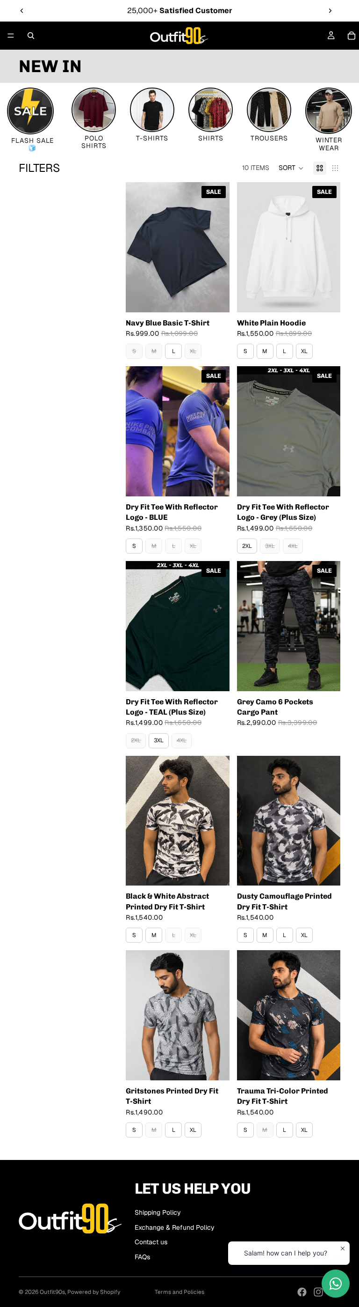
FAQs (142, 1257)
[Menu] (11, 35)
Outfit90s (52, 1292)
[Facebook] (302, 1292)
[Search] (31, 35)
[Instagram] (318, 1292)
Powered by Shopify (93, 1292)
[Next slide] (330, 10)
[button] (291, 168)
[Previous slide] (22, 10)
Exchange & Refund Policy (175, 1227)
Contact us (151, 1242)
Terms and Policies (179, 1292)
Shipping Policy (158, 1212)
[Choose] (215, 297)
